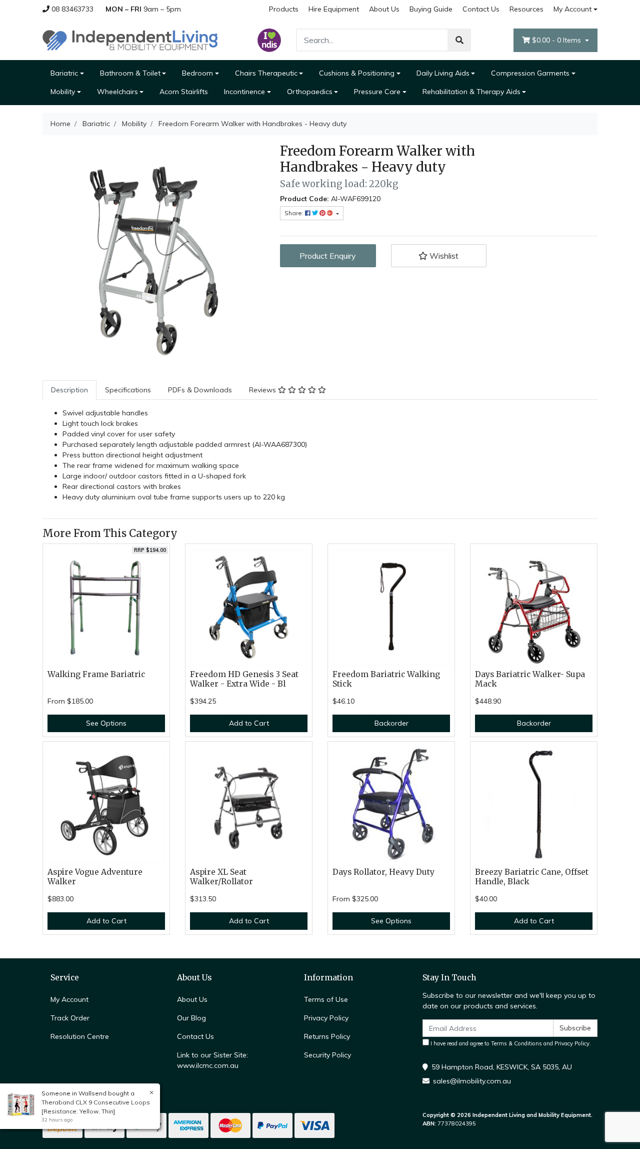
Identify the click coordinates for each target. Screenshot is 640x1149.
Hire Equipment (333, 9)
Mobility (62, 91)
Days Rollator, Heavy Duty (383, 872)
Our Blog (191, 1017)
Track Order (70, 1017)
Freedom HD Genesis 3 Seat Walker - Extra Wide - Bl (244, 679)
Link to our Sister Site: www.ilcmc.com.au (212, 1060)
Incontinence (244, 91)
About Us (384, 9)
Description (69, 389)
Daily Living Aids (443, 73)
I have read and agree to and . (510, 1043)
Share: (294, 213)
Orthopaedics (309, 91)
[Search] (459, 40)
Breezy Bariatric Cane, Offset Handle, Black (531, 876)
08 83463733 (72, 9)
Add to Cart (249, 723)
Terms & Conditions (516, 1043)
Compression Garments (530, 73)
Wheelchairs (117, 91)
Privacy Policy (326, 1017)
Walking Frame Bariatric (96, 674)
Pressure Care (377, 91)
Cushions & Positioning (356, 73)
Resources (527, 9)
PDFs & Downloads (200, 389)
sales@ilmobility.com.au (472, 1080)
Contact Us (481, 9)
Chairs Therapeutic (266, 73)
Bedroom (197, 73)
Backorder (391, 723)
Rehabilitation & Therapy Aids (471, 91)
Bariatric (64, 73)
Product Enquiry (328, 256)
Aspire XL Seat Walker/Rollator (221, 876)
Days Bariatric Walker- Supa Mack (530, 679)
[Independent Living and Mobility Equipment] (130, 39)
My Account (573, 9)
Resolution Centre (79, 1036)
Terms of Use (326, 999)
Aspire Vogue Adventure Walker (95, 876)
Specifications (128, 389)
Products (283, 9)
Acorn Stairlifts (184, 91)
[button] (439, 255)
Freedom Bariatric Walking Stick (386, 679)
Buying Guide (431, 9)
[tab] (69, 390)
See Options (106, 723)
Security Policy (327, 1054)
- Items (557, 40)
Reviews (263, 389)
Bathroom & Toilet (130, 73)
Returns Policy (327, 1036)
